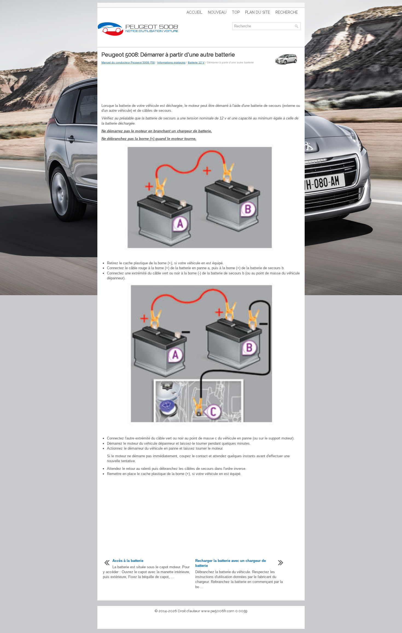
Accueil (194, 12)
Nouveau (217, 12)
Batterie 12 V (196, 62)
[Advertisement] (201, 84)
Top (236, 12)
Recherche (286, 12)
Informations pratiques (171, 62)
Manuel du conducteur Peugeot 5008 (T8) (128, 62)
